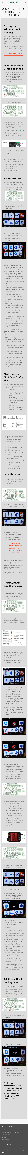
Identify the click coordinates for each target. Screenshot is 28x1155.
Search (4, 1129)
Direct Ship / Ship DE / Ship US (11, 1132)
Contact (4, 1137)
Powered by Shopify (19, 1150)
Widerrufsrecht (6, 1139)
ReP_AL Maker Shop (10, 1150)
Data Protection (6, 1134)
